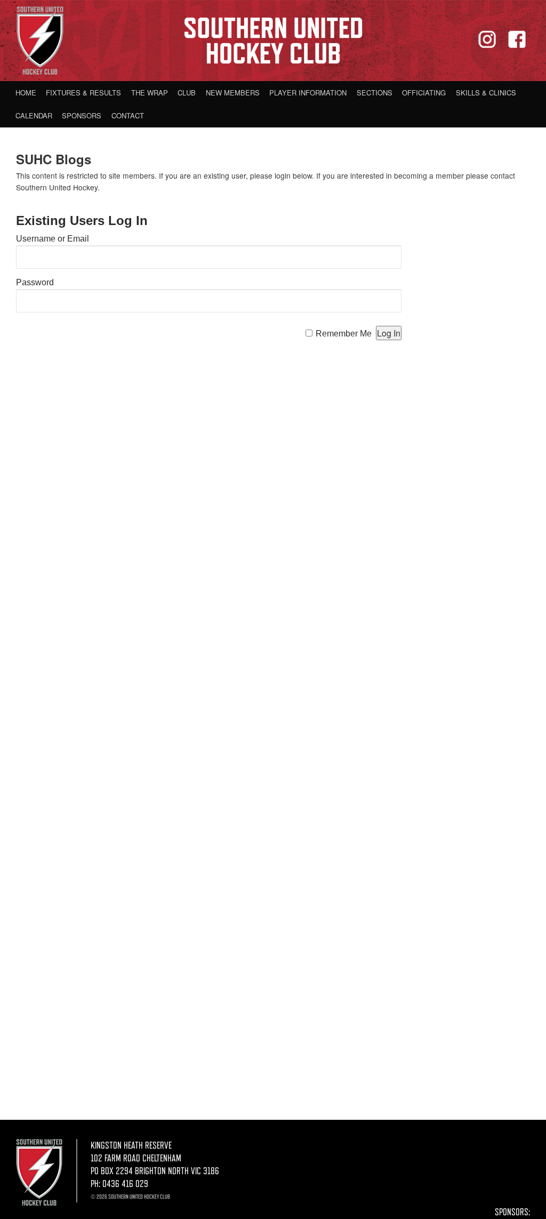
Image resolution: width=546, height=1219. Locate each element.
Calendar (33, 115)
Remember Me (344, 333)
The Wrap (149, 92)
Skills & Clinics (486, 92)
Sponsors (81, 115)
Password (35, 282)
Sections (374, 92)
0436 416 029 (125, 1183)
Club (187, 92)
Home (25, 92)
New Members (233, 92)
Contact (127, 115)
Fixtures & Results (83, 92)
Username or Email (52, 238)
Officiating (424, 92)
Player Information (308, 92)
